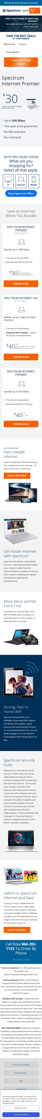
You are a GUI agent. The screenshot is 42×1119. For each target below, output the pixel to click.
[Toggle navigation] (4, 11)
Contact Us (21, 1089)
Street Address (13, 52)
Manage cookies (21, 1108)
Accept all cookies (21, 1115)
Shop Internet (17, 475)
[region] (21, 1104)
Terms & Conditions (21, 1065)
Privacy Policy (21, 1073)
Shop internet (17, 929)
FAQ (21, 1081)
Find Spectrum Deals (21, 62)
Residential (11, 44)
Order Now (21, 283)
